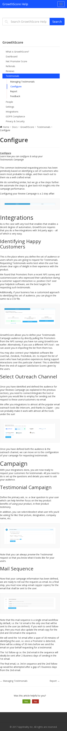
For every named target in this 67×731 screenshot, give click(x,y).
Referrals (10, 66)
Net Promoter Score (16, 61)
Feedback (15, 96)
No (35, 701)
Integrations (12, 111)
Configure (15, 86)
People (9, 101)
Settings (10, 106)
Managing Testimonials (22, 81)
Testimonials (12, 75)
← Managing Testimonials (13, 680)
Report (13, 91)
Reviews (10, 71)
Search (57, 21)
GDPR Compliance (15, 116)
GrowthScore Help (15, 4)
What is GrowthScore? (17, 51)
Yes (26, 701)
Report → (55, 680)
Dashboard (11, 56)
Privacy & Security (15, 121)
